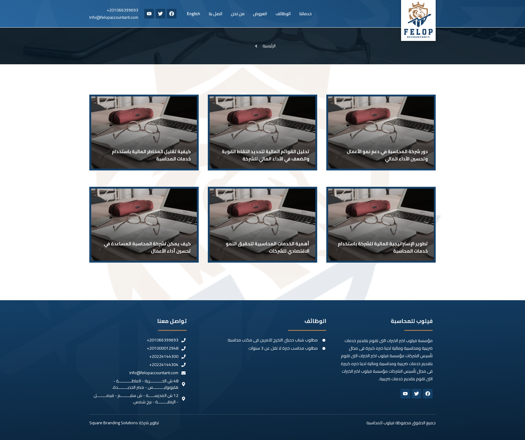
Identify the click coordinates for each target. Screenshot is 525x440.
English (193, 14)
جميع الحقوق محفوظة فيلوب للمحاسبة (401, 423)
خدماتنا (305, 14)
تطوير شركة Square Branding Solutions (124, 423)
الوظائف (283, 14)
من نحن (238, 14)
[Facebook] (172, 13)
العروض (260, 14)
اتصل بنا (215, 14)
